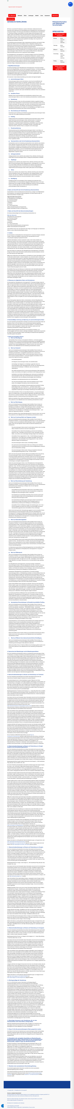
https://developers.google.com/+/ (16, 876)
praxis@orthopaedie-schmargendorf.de (16, 1100)
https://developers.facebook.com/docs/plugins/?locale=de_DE (19, 705)
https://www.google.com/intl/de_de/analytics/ (21, 844)
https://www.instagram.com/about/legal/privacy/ (16, 977)
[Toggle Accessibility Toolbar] (70, 4)
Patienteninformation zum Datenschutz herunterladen (60, 23)
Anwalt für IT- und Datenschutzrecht (31, 1074)
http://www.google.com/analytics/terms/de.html (16, 843)
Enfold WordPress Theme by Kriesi (28, 1107)
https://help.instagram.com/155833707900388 (19, 976)
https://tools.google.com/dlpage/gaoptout (15, 825)
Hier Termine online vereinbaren (59, 34)
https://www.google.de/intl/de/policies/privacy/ (16, 841)
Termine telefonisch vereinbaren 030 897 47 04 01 (60, 68)
